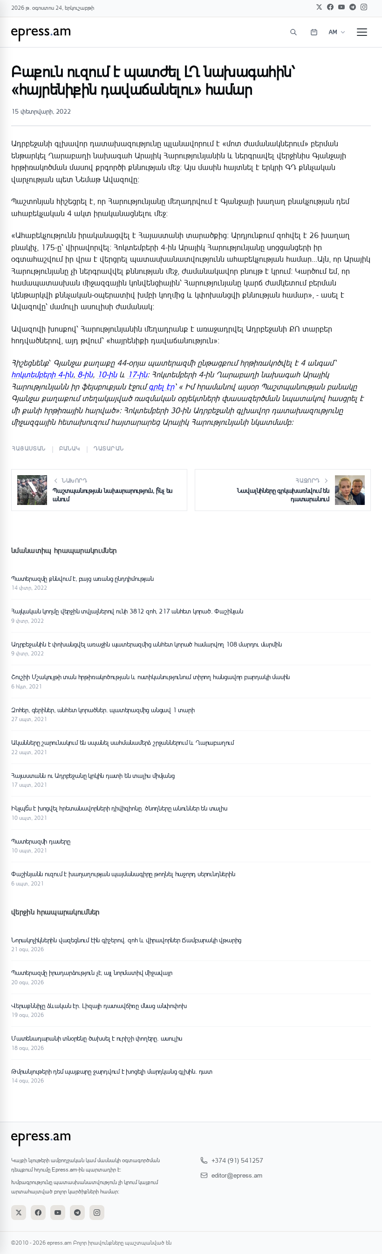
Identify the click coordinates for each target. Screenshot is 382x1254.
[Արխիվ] (314, 32)
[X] (319, 7)
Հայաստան (29, 448)
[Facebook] (330, 7)
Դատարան (109, 448)
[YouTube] (341, 7)
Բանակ (70, 448)
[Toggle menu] (362, 32)
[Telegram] (352, 7)
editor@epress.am (236, 1175)
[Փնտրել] (293, 32)
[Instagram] (364, 7)
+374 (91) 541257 (237, 1160)
